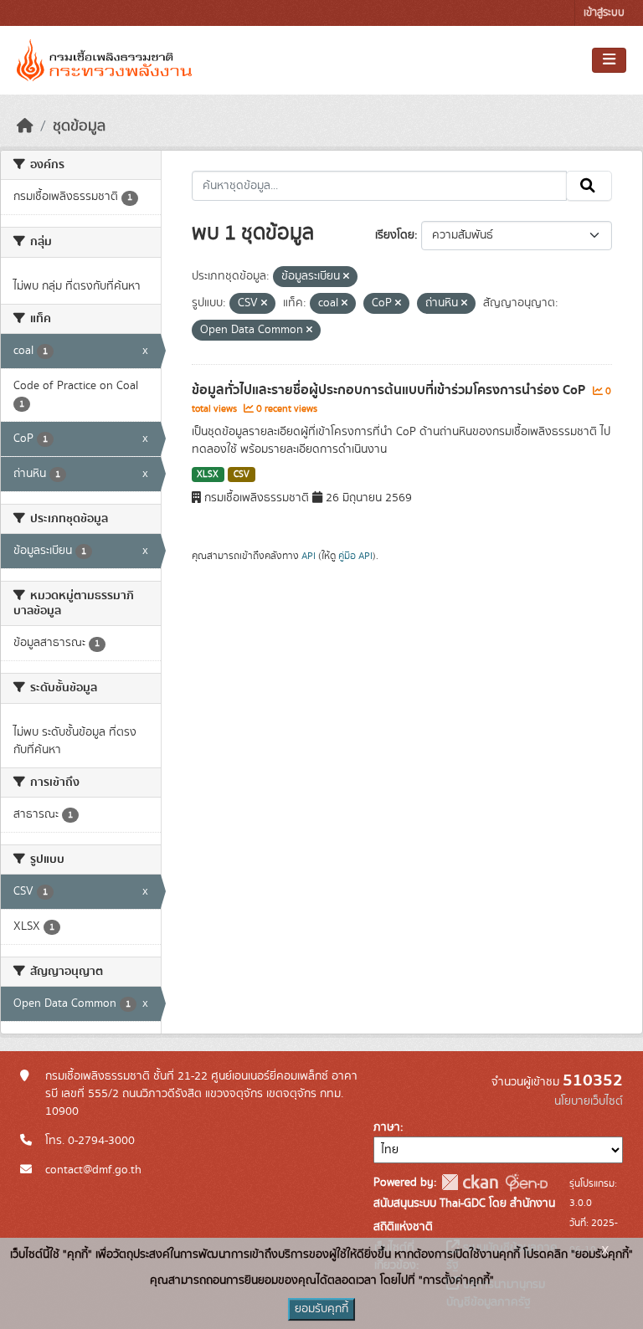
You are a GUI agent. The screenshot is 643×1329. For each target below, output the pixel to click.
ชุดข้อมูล (79, 126)
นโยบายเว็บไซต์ (588, 1101)
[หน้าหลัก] (25, 126)
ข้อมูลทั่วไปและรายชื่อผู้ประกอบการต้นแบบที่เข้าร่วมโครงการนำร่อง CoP (390, 390)
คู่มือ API (355, 555)
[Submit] (589, 186)
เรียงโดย (394, 235)
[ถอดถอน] (346, 277)
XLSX (208, 474)
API (308, 555)
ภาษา (386, 1127)
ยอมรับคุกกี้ (321, 1309)
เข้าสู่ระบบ (604, 13)
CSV (241, 474)
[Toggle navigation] (609, 60)
